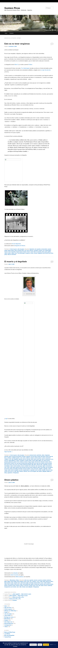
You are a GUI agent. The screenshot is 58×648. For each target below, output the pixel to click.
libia (32, 464)
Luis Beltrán (7, 633)
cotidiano (6, 459)
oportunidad (25, 584)
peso (45, 584)
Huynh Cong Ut (19, 251)
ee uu (52, 459)
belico (16, 250)
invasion (12, 463)
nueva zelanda (10, 584)
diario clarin (36, 459)
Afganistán (31, 249)
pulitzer (49, 251)
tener (16, 253)
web (37, 471)
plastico (6, 585)
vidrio (17, 471)
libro (41, 464)
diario (32, 459)
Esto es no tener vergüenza (17, 43)
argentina (39, 249)
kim (5, 464)
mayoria (50, 464)
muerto (22, 466)
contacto (32, 457)
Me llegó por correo (9, 617)
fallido (36, 460)
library (35, 464)
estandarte (36, 250)
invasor (28, 251)
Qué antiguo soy (8, 622)
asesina (39, 456)
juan (38, 463)
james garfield (28, 463)
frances (6, 251)
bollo (12, 581)
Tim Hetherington (25, 68)
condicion (28, 457)
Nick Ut (16, 64)
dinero (51, 581)
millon (5, 584)
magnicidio (45, 464)
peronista (39, 251)
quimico (22, 585)
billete (5, 581)
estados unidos (28, 460)
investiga (31, 582)
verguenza (27, 253)
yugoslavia (9, 472)
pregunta (10, 585)
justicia (42, 463)
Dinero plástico (11, 479)
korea (7, 464)
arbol (25, 580)
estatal (33, 460)
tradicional (50, 585)
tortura (5, 471)
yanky (5, 254)
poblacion (35, 467)
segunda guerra (26, 470)
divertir (43, 459)
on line (8, 467)
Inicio (6, 33)
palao (14, 467)
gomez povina (47, 460)
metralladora (7, 466)
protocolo (25, 468)
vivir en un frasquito (32, 471)
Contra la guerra (13, 249)
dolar (12, 582)
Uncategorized (7, 625)
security (21, 470)
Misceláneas (12, 580)
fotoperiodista (48, 250)
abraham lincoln (32, 455)
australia (40, 580)
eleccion (6, 460)
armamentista (44, 249)
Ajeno (5, 606)
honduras (22, 462)
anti (35, 249)
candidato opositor (16, 457)
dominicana (47, 459)
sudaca (9, 253)
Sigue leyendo (8, 451)
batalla (9, 250)
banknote (49, 580)
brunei (25, 581)
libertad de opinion (27, 464)
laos (14, 464)
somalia (39, 470)
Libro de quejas (21, 249)
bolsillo (14, 581)
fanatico (40, 250)
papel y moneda (34, 584)
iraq (17, 463)
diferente (48, 581)
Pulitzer (30, 64)
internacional (7, 463)
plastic (51, 584)
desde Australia (14, 575)
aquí (6, 418)
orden (11, 467)
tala (39, 585)
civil (25, 250)
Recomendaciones (8, 623)
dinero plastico (7, 582)
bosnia (47, 456)
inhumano (42, 462)
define (44, 581)
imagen (24, 251)
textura (45, 585)
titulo (51, 470)
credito (41, 581)
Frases (5, 612)
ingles (27, 582)
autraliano (44, 580)
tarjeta (42, 585)
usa (11, 471)
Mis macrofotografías (9, 635)
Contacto (11, 33)
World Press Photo (49, 253)
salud (9, 470)
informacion (37, 462)
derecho (24, 459)
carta (21, 457)
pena (21, 467)
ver (13, 471)
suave (34, 585)
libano (21, 464)
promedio (20, 468)
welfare (40, 471)
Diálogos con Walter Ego (10, 610)
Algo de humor (7, 607)
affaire (43, 455)
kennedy (50, 463)
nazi (36, 466)
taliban (12, 253)
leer (19, 464)
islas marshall (22, 463)
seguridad (32, 470)
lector (16, 464)
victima (31, 253)
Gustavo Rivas (12, 7)
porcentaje (43, 467)
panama (17, 467)
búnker (12, 250)
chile (28, 581)
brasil (18, 581)
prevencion (6, 468)
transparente (7, 587)
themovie (48, 470)
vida (15, 471)
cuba (12, 459)
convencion (47, 457)
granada (6, 462)
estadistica (22, 460)
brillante (21, 581)
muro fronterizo (31, 466)
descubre (29, 459)
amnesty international (16, 456)
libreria (38, 464)
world (43, 253)
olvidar (21, 584)
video (20, 587)
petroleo (48, 584)
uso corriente (13, 587)
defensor (31, 250)
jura (40, 463)
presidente (50, 467)
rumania (30, 585)
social (36, 470)
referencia (36, 468)
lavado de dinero (37, 582)
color (30, 581)
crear (38, 581)
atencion (36, 580)
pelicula (41, 584)
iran (15, 463)
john (33, 463)
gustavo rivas (16, 462)
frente (9, 251)
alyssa (10, 456)
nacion (31, 251)
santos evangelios (15, 470)
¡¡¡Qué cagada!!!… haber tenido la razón (22, 594)
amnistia (24, 456)
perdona (24, 467)
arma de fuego (34, 456)
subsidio (43, 470)
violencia (25, 471)
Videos (17, 580)
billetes (8, 581)
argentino (31, 580)
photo (43, 251)
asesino (49, 249)
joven (35, 463)
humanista (13, 251)
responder (45, 468)
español (15, 582)
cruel (10, 459)
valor (18, 587)
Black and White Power (9, 632)
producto (18, 585)
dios (40, 459)
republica (41, 468)
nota (5, 467)
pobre (39, 467)
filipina (39, 460)
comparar (34, 581)
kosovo (11, 464)
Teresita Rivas (7, 637)
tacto (37, 585)
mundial (26, 466)
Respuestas (16, 472)
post (47, 467)
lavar (42, 582)
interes (50, 462)
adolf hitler (39, 455)
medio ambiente (47, 582)
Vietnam (35, 253)
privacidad (15, 468)
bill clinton (43, 456)
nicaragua (40, 466)
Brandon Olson (21, 250)
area (28, 580)
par (39, 584)
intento (46, 462)
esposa (17, 460)
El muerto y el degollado (15, 261)
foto (44, 250)
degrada (20, 459)
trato (9, 471)
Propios (6, 620)
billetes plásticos (19, 576)
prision (11, 468)
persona (28, 467)
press (46, 251)
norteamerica (49, 466)
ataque (5, 250)
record (31, 468)
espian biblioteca (12, 460)
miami (11, 466)
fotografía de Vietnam (20, 245)
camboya (9, 457)
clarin (28, 250)
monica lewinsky (17, 466)
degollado (16, 459)
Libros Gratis (7, 615)
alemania (6, 456)
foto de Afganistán (16, 243)
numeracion (16, 584)
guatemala (10, 462)
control (43, 457)
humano (26, 462)
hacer (19, 582)
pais (29, 584)
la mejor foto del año (46, 70)
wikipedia (40, 253)
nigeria (44, 466)
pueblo (28, 468)
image (29, 462)
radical (5, 253)
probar (14, 585)
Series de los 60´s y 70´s (18, 597)
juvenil (46, 463)
